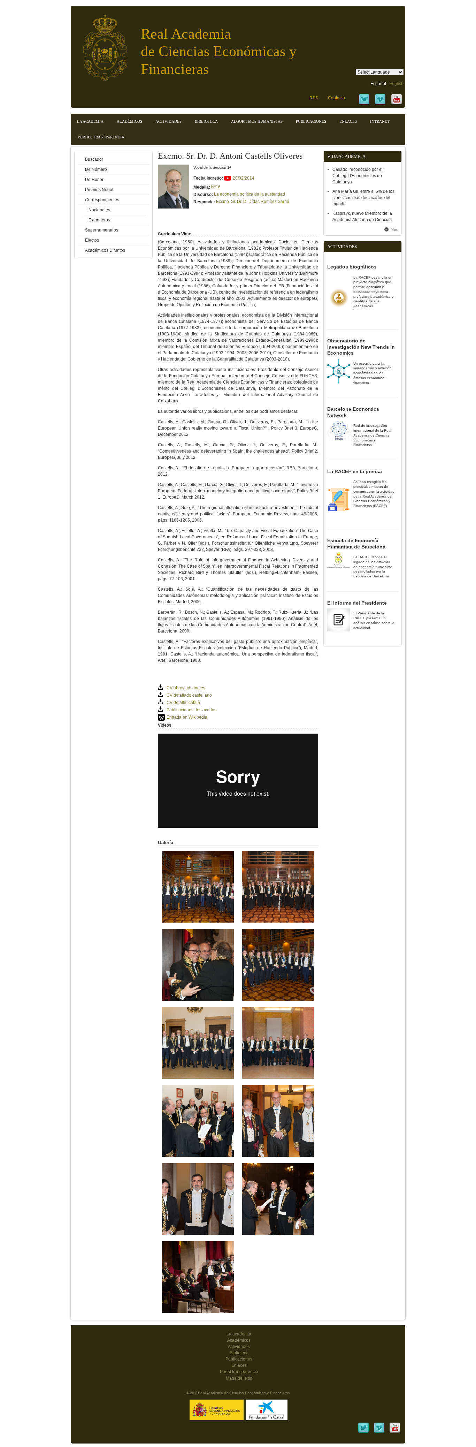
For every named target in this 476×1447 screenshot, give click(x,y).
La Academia (90, 121)
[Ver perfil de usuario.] (173, 207)
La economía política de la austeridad (249, 194)
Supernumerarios (101, 230)
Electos (92, 240)
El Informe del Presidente (357, 603)
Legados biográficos (352, 267)
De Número (96, 169)
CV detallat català (183, 702)
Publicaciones (311, 121)
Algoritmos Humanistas (257, 121)
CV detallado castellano (189, 695)
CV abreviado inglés (186, 687)
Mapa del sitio (239, 1378)
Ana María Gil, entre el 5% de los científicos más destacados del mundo (363, 197)
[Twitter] (364, 103)
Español (378, 83)
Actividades (168, 121)
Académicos (129, 121)
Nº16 (216, 186)
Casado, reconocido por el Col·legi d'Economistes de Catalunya (357, 175)
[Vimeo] (380, 103)
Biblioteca (206, 121)
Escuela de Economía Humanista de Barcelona (356, 544)
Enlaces (348, 121)
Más (394, 229)
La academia (239, 1334)
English (396, 83)
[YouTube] (396, 103)
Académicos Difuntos (105, 250)
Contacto (336, 98)
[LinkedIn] (363, 1432)
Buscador (94, 159)
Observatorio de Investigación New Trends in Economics (361, 347)
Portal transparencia (101, 137)
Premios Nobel (99, 189)
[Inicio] (99, 44)
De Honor (94, 179)
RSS (313, 98)
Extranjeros (99, 220)
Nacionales (99, 209)
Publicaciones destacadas (191, 709)
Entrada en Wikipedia (187, 717)
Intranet (380, 121)
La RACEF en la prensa (354, 471)
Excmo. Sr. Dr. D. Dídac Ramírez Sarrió (252, 201)
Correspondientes (102, 199)
